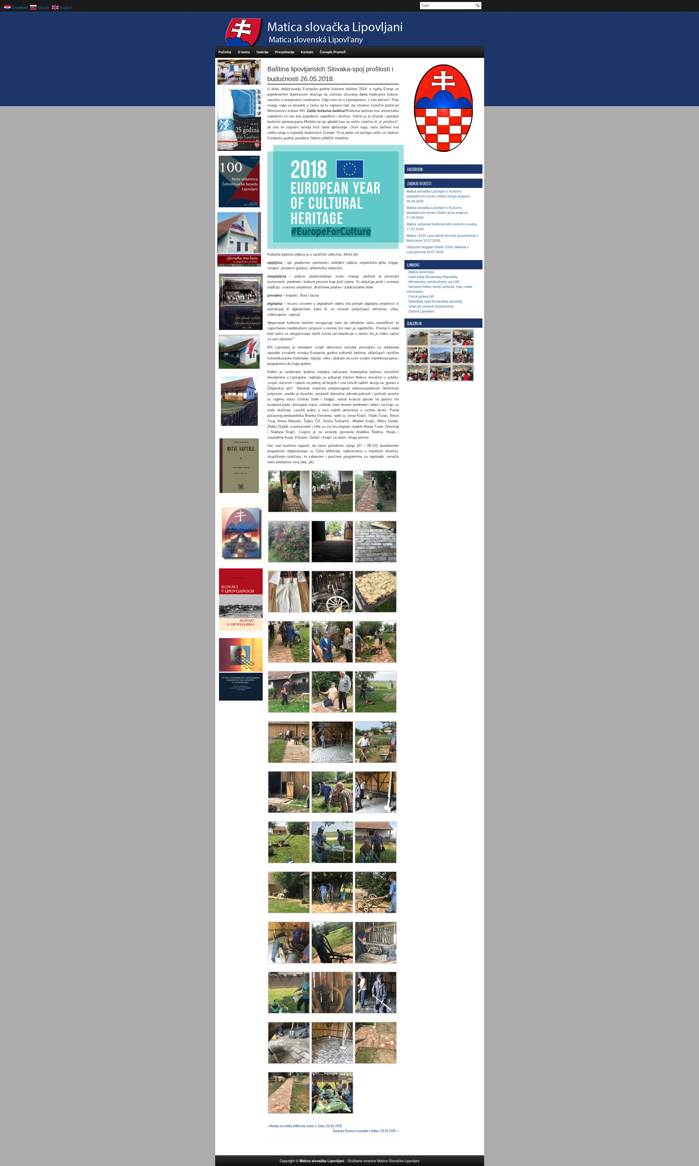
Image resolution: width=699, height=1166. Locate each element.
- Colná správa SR (420, 296)
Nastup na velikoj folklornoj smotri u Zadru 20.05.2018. (306, 1125)
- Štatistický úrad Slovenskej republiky (435, 301)
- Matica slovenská (420, 271)
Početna (224, 52)
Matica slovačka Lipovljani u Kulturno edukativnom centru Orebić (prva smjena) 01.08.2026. (437, 212)
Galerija (262, 52)
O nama (244, 52)
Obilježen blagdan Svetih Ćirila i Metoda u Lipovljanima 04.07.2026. (438, 249)
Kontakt (307, 52)
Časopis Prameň (333, 52)
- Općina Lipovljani (420, 311)
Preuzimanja (284, 52)
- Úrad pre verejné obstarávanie (430, 306)
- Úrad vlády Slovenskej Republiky (432, 276)
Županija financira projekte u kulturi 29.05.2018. (364, 1130)
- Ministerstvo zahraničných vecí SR (433, 281)
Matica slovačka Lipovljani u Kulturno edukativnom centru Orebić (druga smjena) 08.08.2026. (438, 196)
